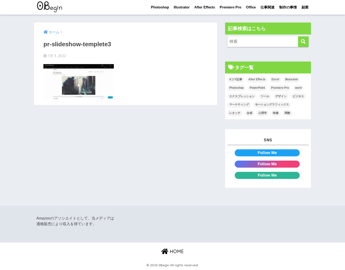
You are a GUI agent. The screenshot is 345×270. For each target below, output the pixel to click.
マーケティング (239, 104)
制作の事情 (288, 7)
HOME (176, 251)
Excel (275, 79)
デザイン (281, 96)
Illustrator (182, 7)
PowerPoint (257, 87)
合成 (249, 113)
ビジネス (298, 96)
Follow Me (267, 152)
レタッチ (235, 113)
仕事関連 (268, 7)
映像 (276, 113)
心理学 (262, 113)
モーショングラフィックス (272, 104)
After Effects (204, 7)
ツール (265, 96)
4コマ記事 (235, 79)
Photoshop (160, 7)
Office (251, 7)
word (298, 87)
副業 (305, 7)
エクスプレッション (242, 96)
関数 (287, 113)
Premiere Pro (230, 7)
